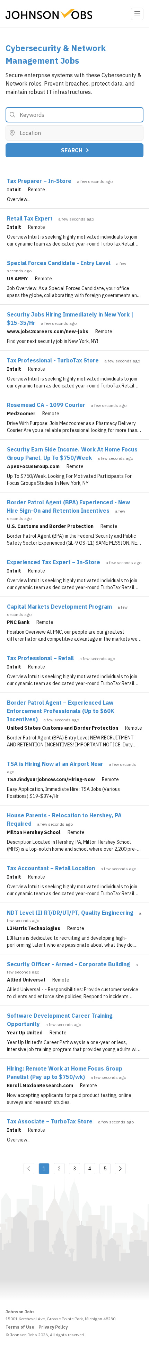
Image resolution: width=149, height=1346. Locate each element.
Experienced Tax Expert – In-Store (53, 562)
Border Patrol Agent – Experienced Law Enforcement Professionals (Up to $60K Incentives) (60, 711)
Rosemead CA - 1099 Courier (46, 404)
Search (71, 150)
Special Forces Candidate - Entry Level (59, 262)
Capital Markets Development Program (59, 606)
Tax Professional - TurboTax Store (53, 360)
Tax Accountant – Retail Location (51, 868)
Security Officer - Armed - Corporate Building (68, 964)
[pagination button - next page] (120, 1168)
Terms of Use (20, 1327)
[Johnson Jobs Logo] (49, 14)
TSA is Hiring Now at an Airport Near (55, 763)
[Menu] (137, 14)
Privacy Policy (53, 1327)
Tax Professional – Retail (40, 658)
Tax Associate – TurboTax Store (50, 1121)
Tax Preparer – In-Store (39, 180)
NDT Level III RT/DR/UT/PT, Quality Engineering (70, 912)
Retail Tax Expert (30, 218)
